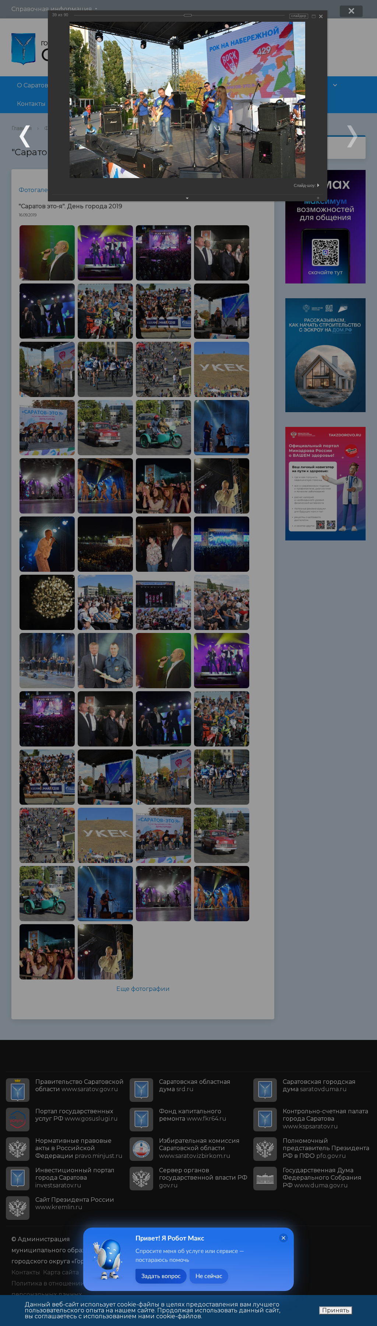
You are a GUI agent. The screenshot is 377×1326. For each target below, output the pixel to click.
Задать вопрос (161, 1276)
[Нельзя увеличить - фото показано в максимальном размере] (313, 16)
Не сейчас (208, 1276)
